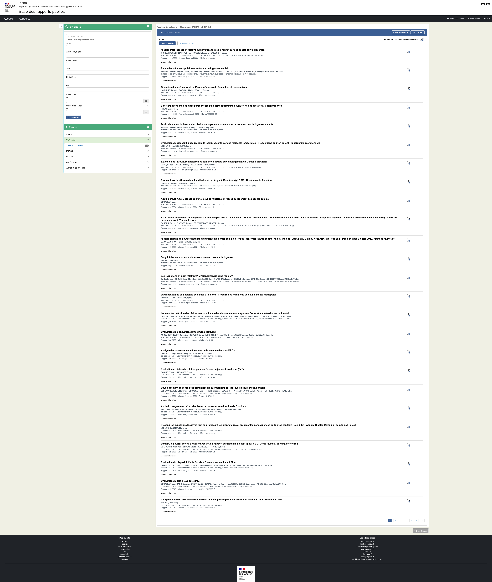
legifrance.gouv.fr (367, 543)
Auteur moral (72, 60)
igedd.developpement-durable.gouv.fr (367, 559)
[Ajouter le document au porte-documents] (408, 51)
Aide (124, 551)
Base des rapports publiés (42, 11)
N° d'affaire (71, 77)
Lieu (68, 85)
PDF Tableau (418, 32)
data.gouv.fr (367, 554)
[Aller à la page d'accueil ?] (489, 3)
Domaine (70, 150)
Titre (68, 68)
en (67, 97)
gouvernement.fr (367, 549)
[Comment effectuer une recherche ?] (148, 26)
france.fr (367, 551)
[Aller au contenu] (484, 3)
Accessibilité (125, 554)
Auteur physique (73, 51)
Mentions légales (124, 556)
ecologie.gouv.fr (367, 556)
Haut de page (421, 531)
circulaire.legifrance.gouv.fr (367, 546)
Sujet (68, 43)
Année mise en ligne (75, 167)
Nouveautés (125, 549)
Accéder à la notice (168, 62)
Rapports (124, 543)
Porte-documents (125, 546)
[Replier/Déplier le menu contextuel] (61, 26)
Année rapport (72, 162)
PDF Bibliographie (401, 32)
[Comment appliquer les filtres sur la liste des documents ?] (148, 127)
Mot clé (69, 156)
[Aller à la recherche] (487, 3)
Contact (124, 559)
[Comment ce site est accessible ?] (482, 3)
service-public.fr (367, 541)
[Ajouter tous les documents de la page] (421, 39)
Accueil (124, 541)
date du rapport (167, 43)
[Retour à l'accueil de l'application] (246, 573)
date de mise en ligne (186, 43)
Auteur (69, 134)
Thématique (71, 140)
